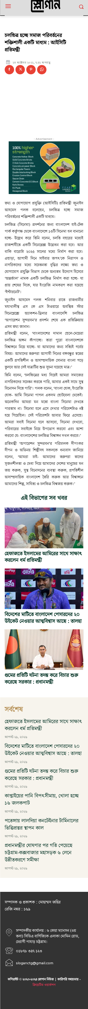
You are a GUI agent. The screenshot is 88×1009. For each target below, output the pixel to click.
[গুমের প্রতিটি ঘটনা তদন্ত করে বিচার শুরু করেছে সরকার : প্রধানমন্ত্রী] (44, 649)
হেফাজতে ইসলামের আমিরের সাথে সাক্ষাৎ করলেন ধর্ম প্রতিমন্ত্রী (43, 557)
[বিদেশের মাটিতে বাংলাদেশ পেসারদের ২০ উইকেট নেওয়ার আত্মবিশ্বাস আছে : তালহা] (44, 589)
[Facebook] (9, 69)
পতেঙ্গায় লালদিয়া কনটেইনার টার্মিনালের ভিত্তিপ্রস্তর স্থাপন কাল (41, 824)
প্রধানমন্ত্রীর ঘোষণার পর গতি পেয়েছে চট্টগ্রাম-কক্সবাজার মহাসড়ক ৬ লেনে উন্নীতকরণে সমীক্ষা (39, 853)
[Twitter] (20, 69)
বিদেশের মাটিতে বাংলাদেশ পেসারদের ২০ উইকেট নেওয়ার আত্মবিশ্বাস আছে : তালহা (43, 618)
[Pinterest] (31, 69)
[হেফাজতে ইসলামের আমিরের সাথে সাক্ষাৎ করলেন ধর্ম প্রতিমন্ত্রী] (44, 528)
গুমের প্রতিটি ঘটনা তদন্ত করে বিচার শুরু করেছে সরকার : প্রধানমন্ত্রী (41, 679)
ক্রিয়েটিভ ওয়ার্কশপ (44, 985)
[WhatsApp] (41, 69)
